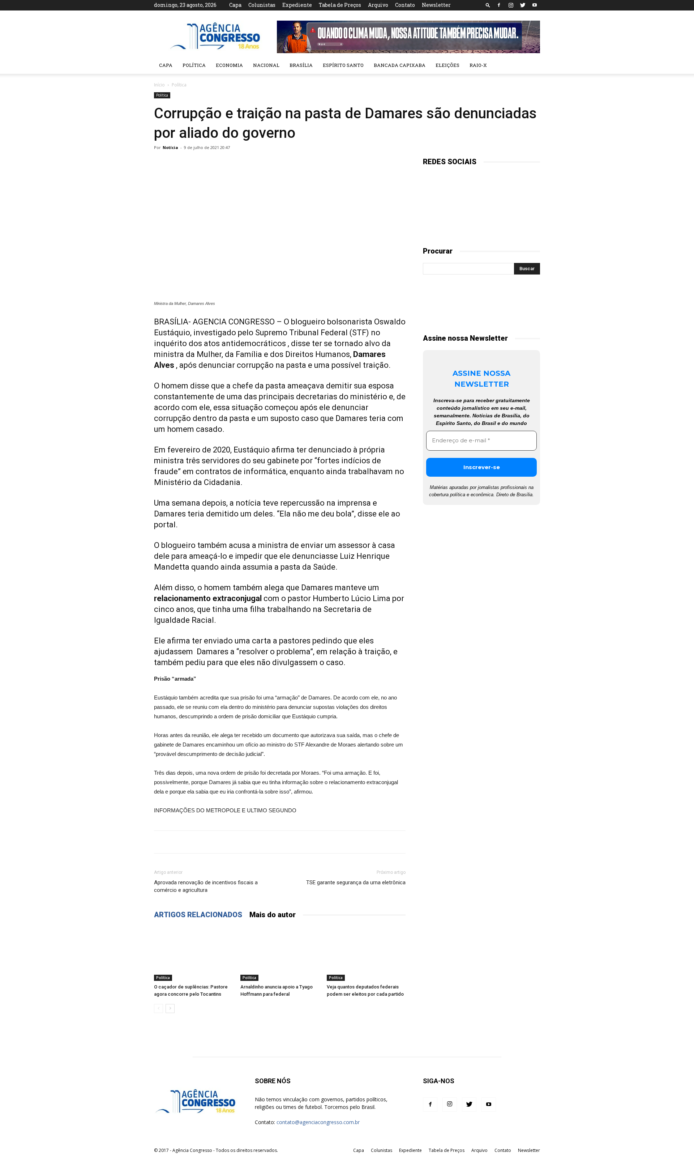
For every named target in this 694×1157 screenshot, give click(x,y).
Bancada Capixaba (399, 65)
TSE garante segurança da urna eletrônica (356, 882)
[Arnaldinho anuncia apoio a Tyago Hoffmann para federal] (279, 954)
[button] (488, 5)
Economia (229, 65)
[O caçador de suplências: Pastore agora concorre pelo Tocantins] (193, 954)
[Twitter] (522, 5)
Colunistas (261, 4)
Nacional (266, 65)
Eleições (447, 65)
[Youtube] (534, 5)
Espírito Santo (343, 65)
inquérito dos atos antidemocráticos (220, 343)
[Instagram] (510, 5)
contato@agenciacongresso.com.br (318, 1122)
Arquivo (378, 4)
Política (194, 65)
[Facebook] (498, 5)
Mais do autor (272, 914)
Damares (212, 651)
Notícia (170, 147)
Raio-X (478, 65)
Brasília (301, 65)
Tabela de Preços (340, 4)
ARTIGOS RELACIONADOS (198, 914)
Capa (235, 4)
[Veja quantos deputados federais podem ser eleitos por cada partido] (366, 954)
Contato (405, 4)
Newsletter (436, 4)
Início (159, 85)
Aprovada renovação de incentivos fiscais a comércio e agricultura (206, 886)
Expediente (297, 4)
